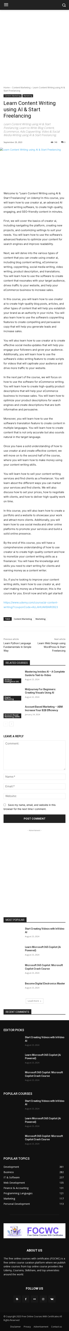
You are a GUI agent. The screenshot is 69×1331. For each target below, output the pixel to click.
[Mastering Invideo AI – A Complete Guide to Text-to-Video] (13, 676)
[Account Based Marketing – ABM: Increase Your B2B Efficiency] (13, 711)
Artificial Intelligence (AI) (12, 681)
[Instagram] (43, 1299)
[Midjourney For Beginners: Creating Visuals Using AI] (13, 694)
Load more (33, 1000)
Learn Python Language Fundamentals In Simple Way (17, 647)
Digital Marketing (9, 698)
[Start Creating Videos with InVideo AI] (13, 933)
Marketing (28, 95)
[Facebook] (25, 1299)
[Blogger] (17, 1299)
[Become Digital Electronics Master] (13, 988)
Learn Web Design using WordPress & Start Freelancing (51, 647)
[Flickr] (34, 1299)
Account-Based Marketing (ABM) (12, 716)
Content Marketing (21, 87)
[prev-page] (6, 724)
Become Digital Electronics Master (45, 983)
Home (7, 87)
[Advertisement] (34, 46)
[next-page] (11, 724)
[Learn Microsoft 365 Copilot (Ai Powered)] (13, 951)
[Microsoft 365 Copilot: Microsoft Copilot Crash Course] (13, 970)
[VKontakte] (51, 1299)
